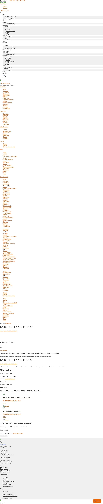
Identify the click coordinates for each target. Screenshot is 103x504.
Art (4, 155)
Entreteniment (6, 282)
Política (5, 121)
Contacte (5, 38)
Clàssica (5, 251)
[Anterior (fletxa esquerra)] (0, 503)
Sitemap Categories (5, 470)
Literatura (5, 118)
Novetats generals (10, 18)
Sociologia (6, 124)
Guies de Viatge (7, 165)
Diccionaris (6, 162)
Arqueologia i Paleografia (9, 236)
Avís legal (5, 491)
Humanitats (3, 111)
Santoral (5, 105)
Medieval (5, 245)
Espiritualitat (3, 86)
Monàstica (5, 204)
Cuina (4, 161)
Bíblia (4, 89)
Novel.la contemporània (9, 256)
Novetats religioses (11, 16)
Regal (4, 172)
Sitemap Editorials (4, 472)
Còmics (5, 281)
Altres (1, 149)
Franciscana (6, 197)
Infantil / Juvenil (4, 127)
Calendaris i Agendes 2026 (10, 156)
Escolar (2, 141)
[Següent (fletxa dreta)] (2, 503)
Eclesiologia (6, 94)
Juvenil (5, 137)
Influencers (6, 135)
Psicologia (5, 122)
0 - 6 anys (5, 277)
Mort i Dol (6, 98)
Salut (4, 174)
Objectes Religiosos (8, 99)
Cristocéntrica (6, 192)
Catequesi (5, 91)
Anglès (5, 153)
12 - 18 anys (6, 278)
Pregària (5, 209)
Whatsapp (9, 39)
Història (5, 117)
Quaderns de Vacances (9, 146)
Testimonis (6, 210)
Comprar (7, 406)
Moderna (5, 246)
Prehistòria (6, 248)
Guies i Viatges (7, 252)
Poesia (5, 171)
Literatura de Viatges (8, 167)
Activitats (8, 32)
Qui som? (8, 26)
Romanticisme (6, 262)
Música (5, 145)
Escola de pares (7, 131)
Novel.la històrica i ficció (9, 258)
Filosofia (5, 115)
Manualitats (6, 168)
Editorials (5, 177)
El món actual (6, 240)
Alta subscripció (10, 23)
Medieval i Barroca (8, 254)
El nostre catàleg (5, 83)
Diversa (5, 195)
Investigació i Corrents (9, 243)
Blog (7, 34)
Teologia (5, 107)
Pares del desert (7, 207)
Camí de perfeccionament (9, 188)
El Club (8, 29)
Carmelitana (6, 190)
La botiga (8, 28)
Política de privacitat (8, 493)
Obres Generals (7, 206)
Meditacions (6, 201)
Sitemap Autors (4, 469)
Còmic (5, 129)
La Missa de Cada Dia (9, 481)
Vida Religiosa (7, 213)
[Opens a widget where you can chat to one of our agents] (97, 501)
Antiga (5, 235)
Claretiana (5, 191)
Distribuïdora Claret (8, 486)
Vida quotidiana (7, 211)
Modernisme (6, 255)
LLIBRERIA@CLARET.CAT (18, 0)
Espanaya (5, 242)
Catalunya (5, 237)
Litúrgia (5, 96)
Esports (5, 164)
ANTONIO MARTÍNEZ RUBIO (8, 331)
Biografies (5, 114)
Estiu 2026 (6, 20)
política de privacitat (18, 433)
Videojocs (5, 138)
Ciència (5, 158)
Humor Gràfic (6, 132)
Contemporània (7, 239)
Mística (5, 203)
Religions (5, 104)
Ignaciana (5, 198)
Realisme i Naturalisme (9, 261)
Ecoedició (9, 36)
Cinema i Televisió (8, 159)
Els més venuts (7, 19)
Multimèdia (6, 169)
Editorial (5, 35)
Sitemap (2, 466)
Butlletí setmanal (10, 31)
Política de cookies (8, 494)
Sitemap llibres (3, 467)
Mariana (5, 200)
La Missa (5, 22)
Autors (1, 177)
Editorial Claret (7, 484)
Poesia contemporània (8, 259)
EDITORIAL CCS (10, 379)
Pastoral (5, 101)
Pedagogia (6, 119)
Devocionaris (6, 194)
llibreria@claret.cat (8, 455)
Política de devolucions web (10, 496)
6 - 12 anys (6, 280)
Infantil (5, 134)
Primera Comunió (7, 102)
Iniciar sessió (3, 3)
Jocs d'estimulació (7, 285)
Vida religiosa (6, 108)
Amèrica (5, 233)
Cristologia (6, 92)
